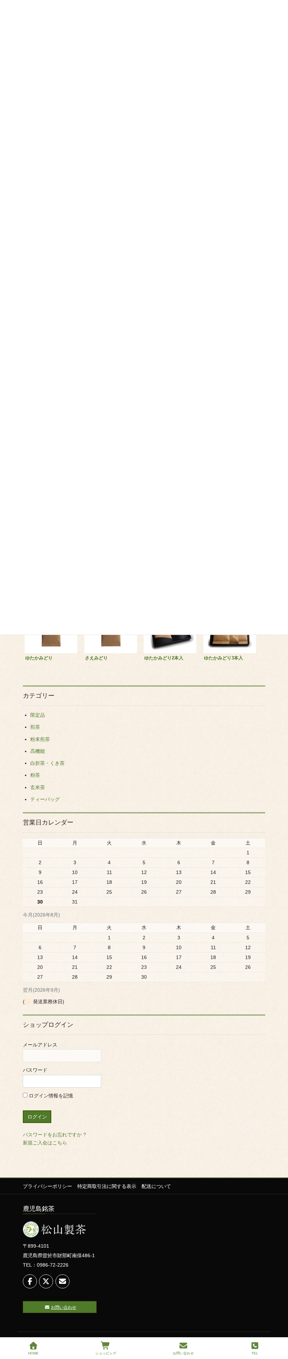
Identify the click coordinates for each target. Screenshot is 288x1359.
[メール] (62, 1281)
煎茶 (35, 727)
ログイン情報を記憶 (50, 1095)
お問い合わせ (183, 1353)
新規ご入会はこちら (45, 1142)
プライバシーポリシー (47, 1186)
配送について (156, 1186)
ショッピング (105, 1353)
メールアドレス (40, 1045)
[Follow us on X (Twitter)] (46, 1281)
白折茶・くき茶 (47, 763)
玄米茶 (37, 787)
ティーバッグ (45, 799)
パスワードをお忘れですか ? (54, 1134)
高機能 (37, 751)
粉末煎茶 (40, 739)
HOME (33, 1353)
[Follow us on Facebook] (30, 1281)
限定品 (37, 715)
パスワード (35, 1070)
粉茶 (35, 775)
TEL (254, 1353)
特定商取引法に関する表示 (106, 1186)
